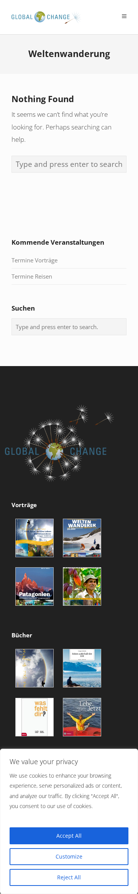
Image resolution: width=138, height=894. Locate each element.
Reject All (69, 877)
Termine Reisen (32, 276)
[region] (69, 821)
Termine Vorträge (35, 260)
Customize (69, 856)
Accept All (69, 835)
